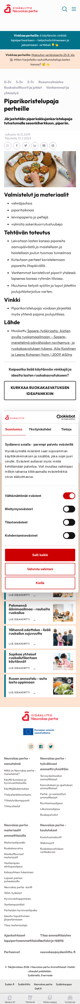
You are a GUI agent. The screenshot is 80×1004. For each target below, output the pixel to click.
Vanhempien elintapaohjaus (13, 864)
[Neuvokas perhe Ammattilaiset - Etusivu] (40, 716)
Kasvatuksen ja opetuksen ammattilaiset (56, 786)
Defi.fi (38, 988)
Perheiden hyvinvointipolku (20, 910)
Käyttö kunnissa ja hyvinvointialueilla (15, 781)
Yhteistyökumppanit (16, 800)
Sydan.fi (9, 984)
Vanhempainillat (14, 904)
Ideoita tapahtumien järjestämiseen (17, 917)
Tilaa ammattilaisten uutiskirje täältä (55, 938)
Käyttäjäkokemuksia (16, 788)
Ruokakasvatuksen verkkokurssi (51, 850)
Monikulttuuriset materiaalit (14, 855)
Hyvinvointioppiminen (17, 898)
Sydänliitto (24, 984)
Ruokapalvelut (49, 814)
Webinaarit (47, 843)
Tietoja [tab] (66, 429)
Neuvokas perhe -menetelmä (17, 761)
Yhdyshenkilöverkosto (17, 794)
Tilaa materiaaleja (15, 925)
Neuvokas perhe (43, 984)
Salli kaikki (40, 555)
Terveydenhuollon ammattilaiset (51, 777)
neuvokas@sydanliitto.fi (58, 952)
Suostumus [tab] (13, 429)
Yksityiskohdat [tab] (40, 429)
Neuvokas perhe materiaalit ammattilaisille (16, 830)
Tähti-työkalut (13, 893)
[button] (64, 11)
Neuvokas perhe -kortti (18, 887)
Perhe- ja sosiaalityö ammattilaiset (53, 795)
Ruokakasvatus (13, 848)
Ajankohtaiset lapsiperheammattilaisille (22, 938)
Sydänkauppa (64, 984)
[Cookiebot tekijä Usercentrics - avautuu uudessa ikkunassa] (57, 417)
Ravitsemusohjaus (51, 803)
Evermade (46, 975)
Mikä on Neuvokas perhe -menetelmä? (20, 772)
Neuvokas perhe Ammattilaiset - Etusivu (33, 8)
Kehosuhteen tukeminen (18, 872)
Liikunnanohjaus (50, 809)
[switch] (69, 509)
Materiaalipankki (14, 842)
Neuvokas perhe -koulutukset (53, 827)
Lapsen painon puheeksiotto (13, 879)
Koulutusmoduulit (51, 837)
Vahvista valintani (40, 569)
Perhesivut (12, 952)
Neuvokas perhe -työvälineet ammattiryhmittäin (54, 763)
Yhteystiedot (12, 806)
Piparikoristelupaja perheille (31, 104)
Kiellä (40, 583)
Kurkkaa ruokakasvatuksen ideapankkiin (40, 390)
